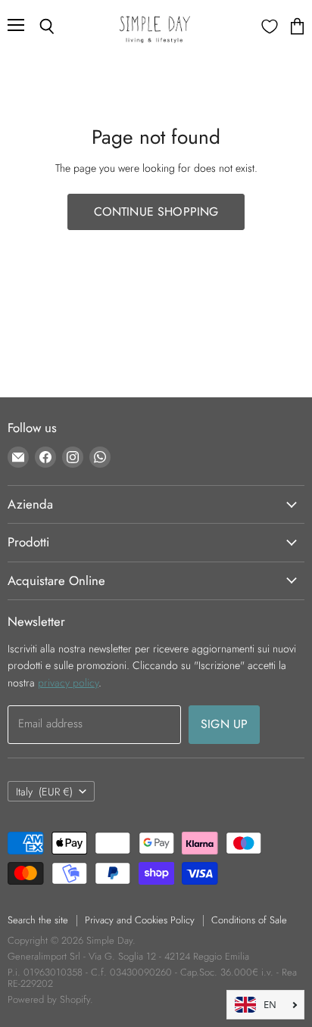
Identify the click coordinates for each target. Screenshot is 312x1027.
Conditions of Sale (249, 920)
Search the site (38, 920)
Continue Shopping (156, 211)
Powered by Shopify (49, 999)
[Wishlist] (269, 26)
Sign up (224, 724)
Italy (44, 791)
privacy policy (68, 682)
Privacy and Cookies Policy (140, 920)
